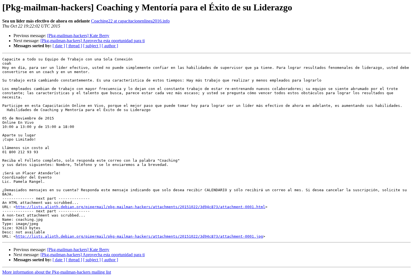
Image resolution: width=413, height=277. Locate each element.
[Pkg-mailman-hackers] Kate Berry (78, 35)
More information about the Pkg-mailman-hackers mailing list (56, 272)
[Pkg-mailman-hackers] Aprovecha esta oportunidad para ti (92, 40)
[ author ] (110, 45)
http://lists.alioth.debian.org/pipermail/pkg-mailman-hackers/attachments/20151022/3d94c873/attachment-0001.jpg (139, 236)
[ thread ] (74, 45)
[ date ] (59, 45)
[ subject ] (92, 45)
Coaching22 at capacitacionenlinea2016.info (130, 21)
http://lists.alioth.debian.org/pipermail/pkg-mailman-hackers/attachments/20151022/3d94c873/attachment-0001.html (140, 207)
